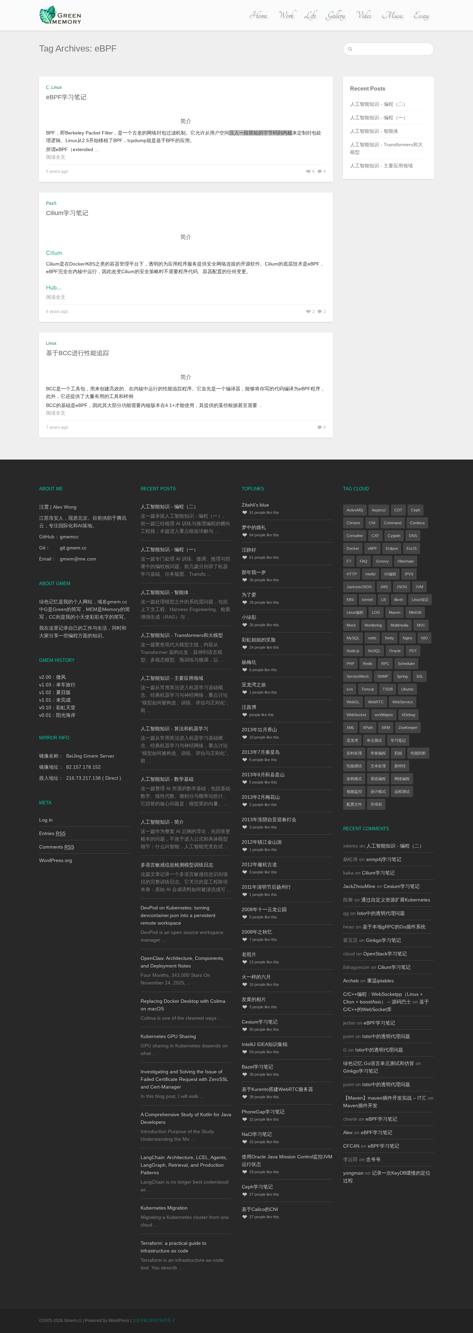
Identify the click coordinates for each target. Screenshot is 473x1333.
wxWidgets (384, 715)
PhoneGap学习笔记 (263, 1111)
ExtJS (412, 548)
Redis (368, 663)
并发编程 (378, 753)
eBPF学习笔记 (66, 97)
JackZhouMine (359, 886)
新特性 (400, 766)
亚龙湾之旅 (254, 684)
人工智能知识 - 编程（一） (379, 117)
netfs (372, 638)
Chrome (353, 523)
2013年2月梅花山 (261, 797)
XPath (368, 727)
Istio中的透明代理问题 (381, 913)
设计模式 (378, 791)
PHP (350, 663)
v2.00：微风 (52, 677)
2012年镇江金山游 (262, 842)
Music (392, 15)
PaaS (51, 203)
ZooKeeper (408, 727)
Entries (52, 833)
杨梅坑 (249, 662)
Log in (46, 820)
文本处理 (378, 766)
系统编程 (378, 779)
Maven (394, 612)
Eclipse (392, 548)
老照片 (249, 954)
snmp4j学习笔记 (383, 859)
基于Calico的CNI (260, 1209)
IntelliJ (370, 574)
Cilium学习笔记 (67, 213)
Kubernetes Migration (164, 1208)
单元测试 (374, 740)
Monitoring (373, 625)
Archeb (351, 980)
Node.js (353, 651)
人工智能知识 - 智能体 (374, 131)
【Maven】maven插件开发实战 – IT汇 (385, 1098)
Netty (389, 638)
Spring (402, 676)
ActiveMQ (355, 510)
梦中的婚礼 (254, 527)
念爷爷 (373, 1159)
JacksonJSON (359, 587)
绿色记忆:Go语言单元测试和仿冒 (378, 1063)
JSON (401, 587)
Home (258, 15)
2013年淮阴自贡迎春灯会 (269, 819)
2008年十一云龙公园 (264, 909)
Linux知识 (420, 600)
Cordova (417, 523)
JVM (419, 587)
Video (363, 15)
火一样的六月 (256, 977)
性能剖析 (418, 753)
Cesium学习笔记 (260, 1022)
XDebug (408, 715)
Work (285, 15)
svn (350, 689)
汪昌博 (249, 707)
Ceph (415, 510)
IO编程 (390, 574)
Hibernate (406, 561)
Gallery (335, 15)
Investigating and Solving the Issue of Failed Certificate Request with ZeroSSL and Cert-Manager (184, 1079)
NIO (424, 638)
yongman (353, 1173)
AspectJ (379, 510)
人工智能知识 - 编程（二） (379, 104)
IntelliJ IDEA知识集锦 (264, 1044)
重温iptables (380, 980)
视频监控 (354, 791)
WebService (402, 702)
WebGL (353, 702)
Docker (353, 548)
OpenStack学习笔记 (385, 953)
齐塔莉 (376, 804)
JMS (384, 587)
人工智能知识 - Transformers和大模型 (182, 635)
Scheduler (406, 663)
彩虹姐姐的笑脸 (259, 639)
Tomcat (368, 689)
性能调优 (354, 766)
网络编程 (402, 779)
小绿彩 (249, 617)
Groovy (382, 561)
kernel (367, 600)
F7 (349, 561)
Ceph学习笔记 (257, 1186)
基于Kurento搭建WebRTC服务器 (277, 1089)
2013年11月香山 (259, 729)
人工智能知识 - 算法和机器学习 (174, 728)
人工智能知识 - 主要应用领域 (381, 165)
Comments (56, 847)
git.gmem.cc (73, 547)
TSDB (388, 689)
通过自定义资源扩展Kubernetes (395, 899)
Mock (351, 625)
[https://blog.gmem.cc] (61, 15)
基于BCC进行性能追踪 (77, 353)
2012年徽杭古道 (259, 864)
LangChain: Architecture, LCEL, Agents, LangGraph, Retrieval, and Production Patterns (184, 1165)
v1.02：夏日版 (55, 692)
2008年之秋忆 (257, 932)
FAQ (363, 561)
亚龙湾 (352, 740)
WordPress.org (55, 860)
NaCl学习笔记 (257, 1134)
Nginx (407, 638)
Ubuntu (407, 689)
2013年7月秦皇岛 (261, 752)
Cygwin (394, 536)
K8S (350, 600)
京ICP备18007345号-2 (153, 1320)
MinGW (415, 612)
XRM (386, 727)
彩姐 (398, 753)
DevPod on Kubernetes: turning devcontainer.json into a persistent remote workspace (178, 915)
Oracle (395, 651)
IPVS (409, 574)
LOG (376, 612)
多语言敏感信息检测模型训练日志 (177, 865)
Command (392, 523)
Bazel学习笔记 (257, 1067)
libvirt (398, 600)
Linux (56, 87)
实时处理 (354, 753)
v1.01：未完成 (55, 700)
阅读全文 (55, 157)
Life (310, 15)
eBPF (372, 548)
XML (350, 727)
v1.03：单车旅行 (57, 684)
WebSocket (356, 715)
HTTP (352, 574)
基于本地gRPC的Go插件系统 (394, 926)
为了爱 (249, 595)
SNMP (382, 676)
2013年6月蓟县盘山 (263, 774)
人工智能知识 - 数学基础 (167, 779)
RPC (385, 663)
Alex (347, 1132)
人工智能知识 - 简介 (162, 822)
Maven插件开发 (360, 1105)
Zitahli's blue (255, 505)
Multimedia (399, 625)
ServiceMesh (358, 676)
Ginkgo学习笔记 (383, 940)
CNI (372, 523)
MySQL (353, 638)
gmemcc (69, 536)
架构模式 (354, 779)
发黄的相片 (254, 999)
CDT (398, 510)
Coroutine (355, 536)
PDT (413, 651)
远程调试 (402, 791)
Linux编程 (355, 612)
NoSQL (374, 651)
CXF (375, 536)
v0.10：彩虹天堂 (57, 707)
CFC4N (351, 1146)
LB (383, 600)
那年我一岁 (254, 572)
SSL (419, 676)
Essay (421, 15)
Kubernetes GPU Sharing (168, 1036)
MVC (421, 625)
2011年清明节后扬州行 (266, 887)
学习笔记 (398, 740)
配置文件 (354, 804)
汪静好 (249, 550)
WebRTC (376, 702)
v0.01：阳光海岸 (57, 715)
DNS (413, 536)
